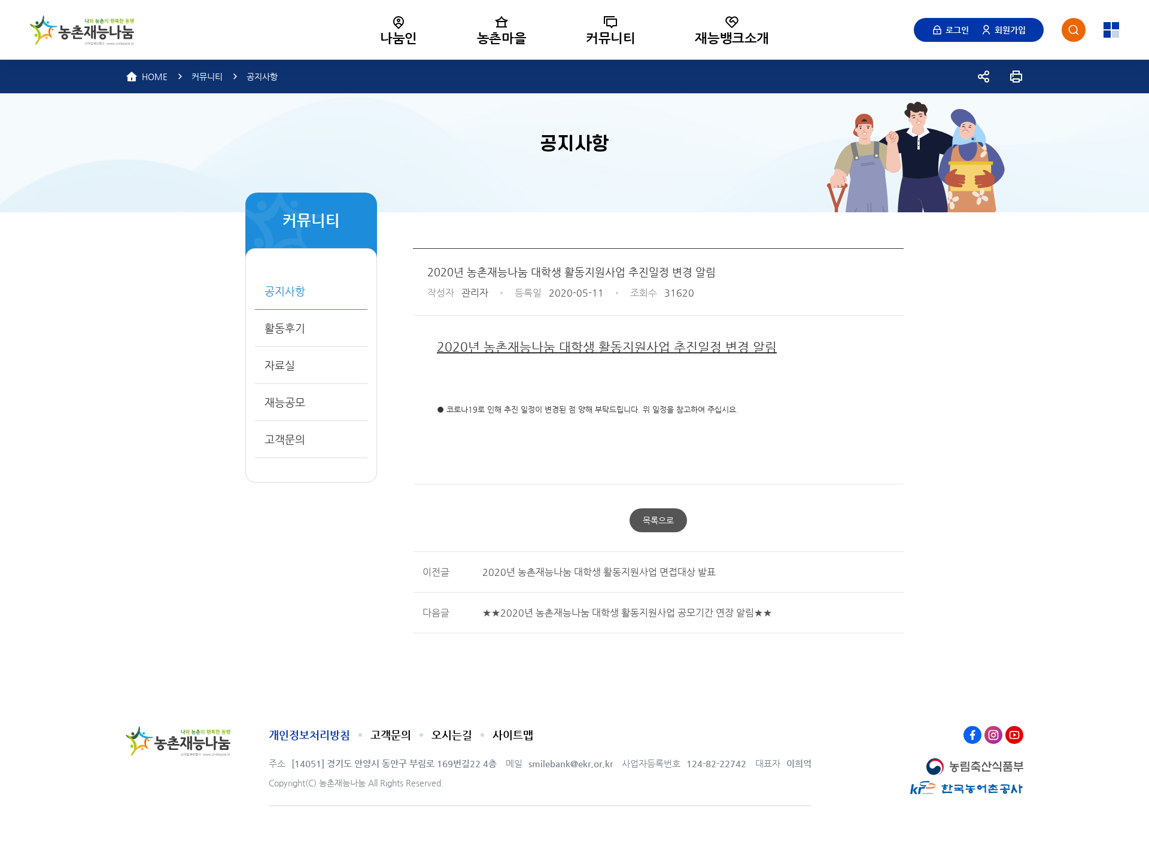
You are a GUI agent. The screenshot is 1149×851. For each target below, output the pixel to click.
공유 (984, 76)
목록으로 (658, 520)
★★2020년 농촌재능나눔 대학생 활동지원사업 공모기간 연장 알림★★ (627, 612)
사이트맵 (513, 734)
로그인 (957, 30)
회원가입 (1010, 30)
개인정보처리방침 (309, 734)
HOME (155, 76)
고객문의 (390, 734)
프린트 (1016, 76)
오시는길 (451, 734)
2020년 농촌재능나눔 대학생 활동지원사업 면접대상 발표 (599, 572)
